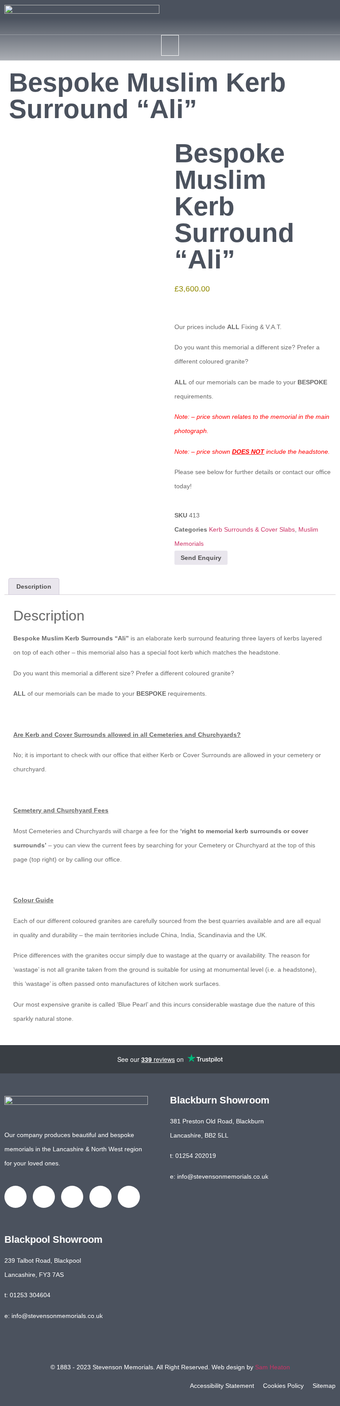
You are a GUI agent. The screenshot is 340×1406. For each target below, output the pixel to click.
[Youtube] (100, 1197)
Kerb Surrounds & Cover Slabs (252, 529)
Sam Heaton (272, 1367)
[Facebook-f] (15, 1197)
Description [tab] (33, 586)
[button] (170, 45)
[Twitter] (44, 1197)
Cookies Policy (283, 1385)
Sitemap (324, 1385)
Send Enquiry (201, 557)
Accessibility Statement (222, 1385)
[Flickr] (129, 1197)
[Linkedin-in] (72, 1197)
